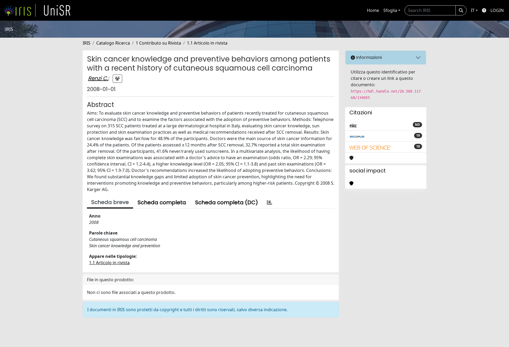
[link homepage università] (57, 10)
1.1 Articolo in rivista (207, 43)
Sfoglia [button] (390, 10)
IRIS (86, 43)
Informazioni (368, 57)
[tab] (269, 202)
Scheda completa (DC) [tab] (226, 202)
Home (373, 10)
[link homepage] (19, 10)
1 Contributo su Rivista (158, 43)
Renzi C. (98, 78)
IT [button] (473, 10)
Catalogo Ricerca (113, 43)
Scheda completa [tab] (162, 202)
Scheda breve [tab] (110, 202)
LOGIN (497, 10)
